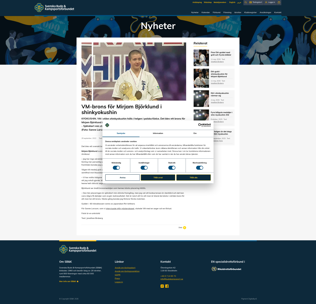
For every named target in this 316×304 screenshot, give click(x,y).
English (232, 2)
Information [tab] (158, 133)
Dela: (180, 227)
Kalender (206, 13)
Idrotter (237, 13)
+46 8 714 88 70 (168, 276)
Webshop (208, 2)
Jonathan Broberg (217, 62)
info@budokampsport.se (171, 279)
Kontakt (277, 13)
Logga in (119, 282)
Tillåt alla (193, 178)
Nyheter (195, 13)
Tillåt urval (158, 178)
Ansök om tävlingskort (125, 268)
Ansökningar (265, 13)
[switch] (144, 168)
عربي (239, 2)
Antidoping (197, 2)
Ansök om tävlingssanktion (127, 271)
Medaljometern (220, 2)
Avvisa (122, 178)
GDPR (117, 275)
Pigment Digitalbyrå (249, 299)
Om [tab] (195, 133)
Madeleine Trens (217, 141)
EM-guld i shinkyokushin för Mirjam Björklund (219, 74)
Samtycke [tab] (121, 133)
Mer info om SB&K (67, 282)
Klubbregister (250, 13)
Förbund (216, 13)
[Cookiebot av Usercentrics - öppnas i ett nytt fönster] (200, 125)
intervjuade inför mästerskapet (120, 209)
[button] (256, 2)
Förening (227, 13)
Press (117, 279)
